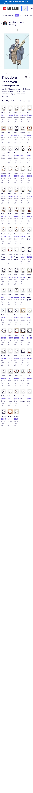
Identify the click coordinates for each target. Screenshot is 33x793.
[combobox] (24, 8)
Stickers (23, 15)
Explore (4, 15)
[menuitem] (4, 15)
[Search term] (25, 8)
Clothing (13, 15)
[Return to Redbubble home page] (11, 8)
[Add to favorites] (26, 77)
